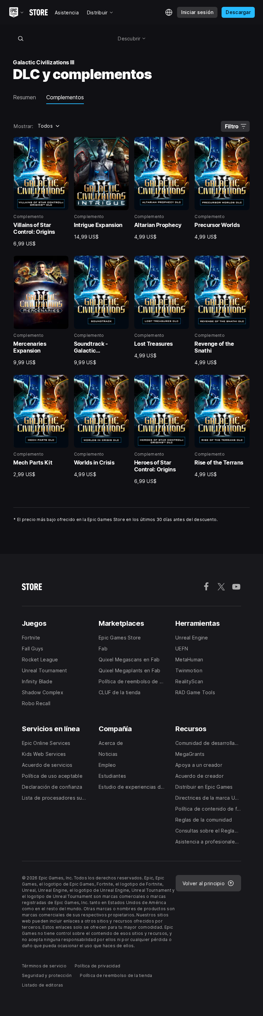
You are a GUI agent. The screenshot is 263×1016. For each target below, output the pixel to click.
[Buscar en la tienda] (20, 38)
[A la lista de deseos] (60, 144)
